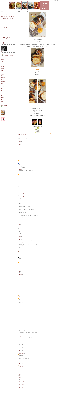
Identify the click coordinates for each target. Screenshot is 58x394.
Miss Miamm (20, 377)
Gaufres (6, 16)
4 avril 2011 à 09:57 (21, 327)
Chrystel (20, 361)
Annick (20, 208)
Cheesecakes (2, 15)
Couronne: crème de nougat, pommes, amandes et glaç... (7, 37)
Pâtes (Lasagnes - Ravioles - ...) (7, 17)
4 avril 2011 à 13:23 (21, 341)
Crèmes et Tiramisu (11, 15)
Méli (19, 285)
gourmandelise (20, 274)
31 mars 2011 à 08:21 (21, 193)
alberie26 (20, 243)
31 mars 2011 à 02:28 (21, 187)
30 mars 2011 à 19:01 (21, 161)
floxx (1, 73)
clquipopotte (2, 66)
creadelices (2, 67)
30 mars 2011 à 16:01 (21, 149)
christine (20, 166)
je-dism (2, 75)
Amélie (20, 336)
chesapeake (20, 211)
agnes (19, 224)
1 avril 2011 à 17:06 (21, 213)
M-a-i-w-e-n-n (20, 350)
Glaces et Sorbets (9, 16)
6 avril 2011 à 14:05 (21, 356)
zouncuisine (2, 103)
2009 (2, 43)
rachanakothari (2, 97)
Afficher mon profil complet (6, 56)
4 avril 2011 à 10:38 (21, 338)
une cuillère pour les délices (21, 353)
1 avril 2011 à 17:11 (21, 217)
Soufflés (4, 18)
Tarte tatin (7, 18)
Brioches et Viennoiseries (8, 14)
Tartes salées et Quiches (11, 18)
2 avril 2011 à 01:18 (21, 249)
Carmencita (20, 239)
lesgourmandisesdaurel (3, 81)
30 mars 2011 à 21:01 (21, 175)
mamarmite (2, 85)
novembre (3, 29)
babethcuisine (2, 62)
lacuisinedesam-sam (3, 77)
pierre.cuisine (2, 95)
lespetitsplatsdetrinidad (3, 83)
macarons (15, 19)
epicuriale (2, 72)
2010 (2, 42)
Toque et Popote (20, 347)
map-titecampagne (2, 86)
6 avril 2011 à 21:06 (21, 363)
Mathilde (20, 169)
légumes (13, 19)
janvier (3, 41)
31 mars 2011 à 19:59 (21, 200)
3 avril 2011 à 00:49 (21, 276)
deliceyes (2, 70)
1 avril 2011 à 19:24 (21, 242)
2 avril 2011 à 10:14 (21, 252)
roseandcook (2, 99)
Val (19, 233)
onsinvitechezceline (3, 92)
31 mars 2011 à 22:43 (21, 207)
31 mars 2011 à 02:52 (21, 190)
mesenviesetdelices (3, 87)
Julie (19, 291)
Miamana (20, 236)
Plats (2, 17)
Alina (19, 261)
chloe (19, 267)
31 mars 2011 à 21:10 (21, 204)
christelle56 (2, 65)
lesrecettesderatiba (2, 84)
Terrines (5, 19)
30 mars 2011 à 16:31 (21, 152)
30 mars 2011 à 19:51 (21, 165)
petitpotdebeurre (2, 94)
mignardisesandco (2, 88)
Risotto (11, 17)
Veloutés (6, 19)
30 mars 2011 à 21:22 (21, 178)
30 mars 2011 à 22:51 (21, 184)
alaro (19, 264)
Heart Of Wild (20, 214)
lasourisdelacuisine (3, 78)
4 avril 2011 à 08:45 (21, 321)
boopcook (20, 357)
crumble (8, 19)
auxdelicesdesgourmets (3, 61)
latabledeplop (2, 79)
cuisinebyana (2, 68)
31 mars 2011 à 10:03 (21, 196)
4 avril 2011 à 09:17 (21, 324)
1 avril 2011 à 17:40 (21, 226)
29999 (20, 371)
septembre (3, 31)
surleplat (2, 101)
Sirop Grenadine (20, 205)
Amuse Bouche (2, 14)
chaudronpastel (2, 64)
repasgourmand (2, 98)
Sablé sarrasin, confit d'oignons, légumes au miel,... (6, 38)
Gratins (11, 16)
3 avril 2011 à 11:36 (21, 296)
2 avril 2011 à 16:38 (21, 255)
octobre (3, 30)
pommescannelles (2, 96)
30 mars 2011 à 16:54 (21, 155)
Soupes (5, 18)
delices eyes (20, 144)
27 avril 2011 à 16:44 (21, 381)
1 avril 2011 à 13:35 (21, 210)
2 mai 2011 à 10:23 (21, 384)
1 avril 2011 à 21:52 (21, 245)
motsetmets (2, 90)
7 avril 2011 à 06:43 (21, 366)
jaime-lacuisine (2, 74)
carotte (2, 63)
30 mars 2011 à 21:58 (21, 181)
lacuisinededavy (2, 76)
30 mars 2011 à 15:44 (21, 146)
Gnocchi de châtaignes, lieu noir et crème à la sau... (6, 36)
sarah (19, 271)
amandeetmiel (2, 59)
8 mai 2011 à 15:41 (21, 387)
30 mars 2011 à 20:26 (21, 168)
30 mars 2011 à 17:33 (21, 158)
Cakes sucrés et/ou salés (13, 14)
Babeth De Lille (20, 374)
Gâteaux (14, 16)
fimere (19, 294)
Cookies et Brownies (6, 15)
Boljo (19, 246)
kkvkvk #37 (11, 19)
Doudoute (20, 141)
